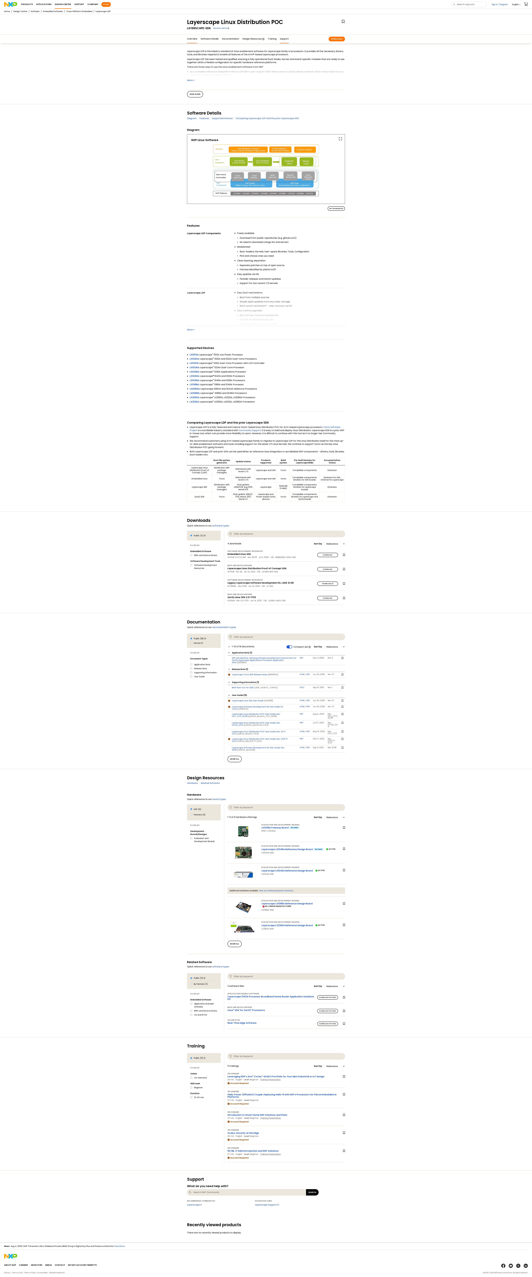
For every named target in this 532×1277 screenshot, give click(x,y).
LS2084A (195, 388)
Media (48, 1265)
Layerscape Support (266, 1204)
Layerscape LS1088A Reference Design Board (287, 903)
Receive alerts (220, 28)
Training (272, 38)
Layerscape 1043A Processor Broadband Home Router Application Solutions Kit (270, 998)
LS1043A (194, 376)
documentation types (224, 627)
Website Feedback (57, 1272)
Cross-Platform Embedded (79, 11)
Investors (37, 1265)
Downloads (337, 39)
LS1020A (194, 358)
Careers (23, 1265)
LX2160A (194, 397)
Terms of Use (17, 1272)
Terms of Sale (30, 1272)
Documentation (230, 38)
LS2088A (194, 393)
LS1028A (194, 371)
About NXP (10, 1265)
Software (35, 11)
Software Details (210, 38)
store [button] (106, 4)
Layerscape (193, 1204)
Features (204, 118)
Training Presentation (270, 1079)
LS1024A (194, 367)
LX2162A (194, 401)
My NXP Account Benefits (82, 1265)
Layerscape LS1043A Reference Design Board (287, 870)
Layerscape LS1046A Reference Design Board (287, 849)
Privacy (7, 1272)
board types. (219, 799)
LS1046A (194, 380)
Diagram (191, 118)
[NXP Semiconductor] (10, 4)
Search (312, 1192)
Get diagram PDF (336, 208)
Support (284, 38)
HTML (302, 674)
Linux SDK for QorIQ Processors (246, 1010)
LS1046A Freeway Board (275, 827)
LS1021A (194, 363)
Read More (86, 1246)
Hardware (192, 783)
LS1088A (194, 384)
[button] (516, 4)
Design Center (20, 11)
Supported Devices (222, 118)
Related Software (210, 783)
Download (327, 555)
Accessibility (42, 1272)
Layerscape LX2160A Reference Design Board (287, 925)
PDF (308, 674)
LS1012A (194, 354)
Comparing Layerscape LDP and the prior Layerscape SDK (267, 118)
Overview (192, 38)
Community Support (250, 430)
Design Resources (252, 38)
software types (220, 966)
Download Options (327, 997)
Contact (60, 1265)
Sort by (318, 543)
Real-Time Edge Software (241, 1023)
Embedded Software (53, 11)
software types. (220, 525)
